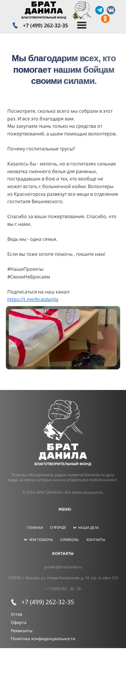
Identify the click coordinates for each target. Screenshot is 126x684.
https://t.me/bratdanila (32, 299)
